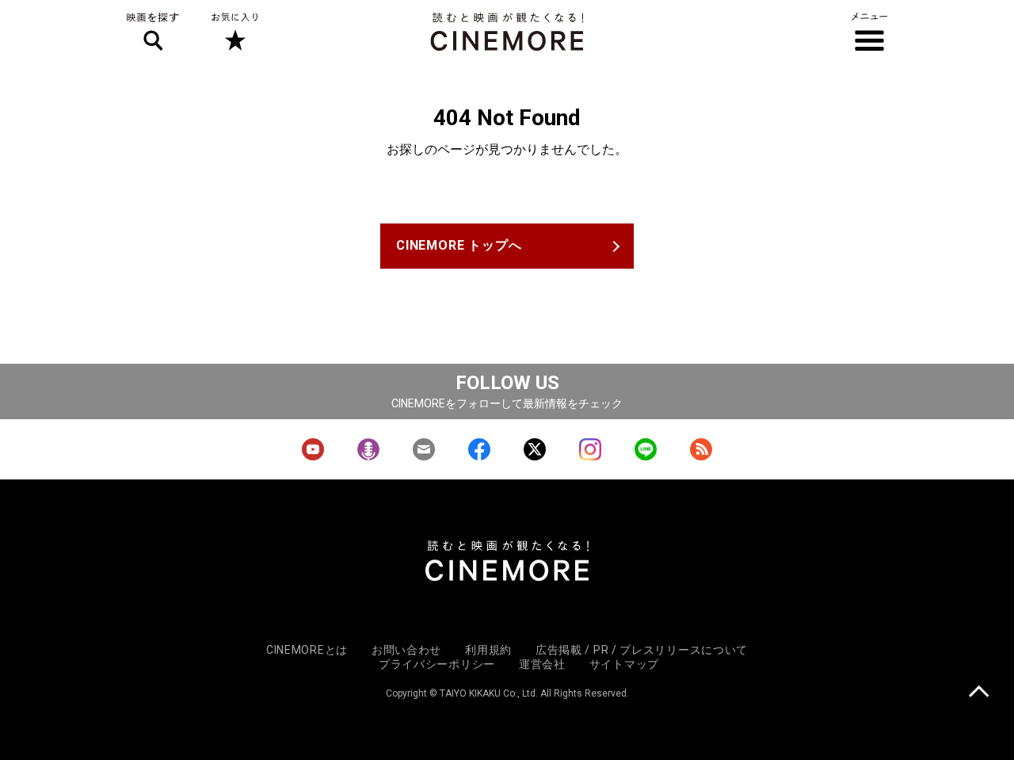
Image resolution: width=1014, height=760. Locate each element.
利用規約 (488, 650)
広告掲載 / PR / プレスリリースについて (642, 650)
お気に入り (234, 32)
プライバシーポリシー (437, 664)
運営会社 (542, 664)
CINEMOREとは (307, 650)
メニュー (869, 32)
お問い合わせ (406, 650)
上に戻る (978, 693)
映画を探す (153, 32)
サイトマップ (624, 664)
